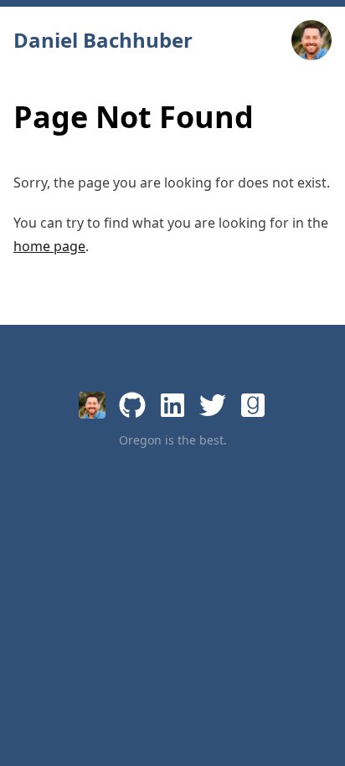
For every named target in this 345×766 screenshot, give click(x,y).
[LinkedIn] (172, 405)
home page (49, 246)
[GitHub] (132, 405)
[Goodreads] (252, 405)
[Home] (92, 405)
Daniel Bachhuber (103, 40)
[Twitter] (212, 405)
